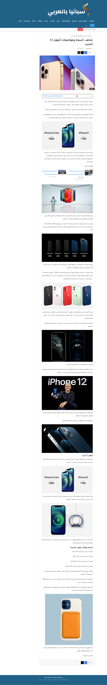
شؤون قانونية (66, 21)
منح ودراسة (26, 21)
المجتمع (74, 21)
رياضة (46, 21)
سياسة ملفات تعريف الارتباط (53, 679)
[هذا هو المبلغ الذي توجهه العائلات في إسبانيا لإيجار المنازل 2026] (62, 172)
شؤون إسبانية (83, 21)
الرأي (20, 21)
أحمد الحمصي (89, 48)
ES (92, 25)
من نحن (40, 679)
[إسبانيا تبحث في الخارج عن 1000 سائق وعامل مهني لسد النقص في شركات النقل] (89, 173)
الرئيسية (91, 21)
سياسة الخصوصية (64, 679)
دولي (58, 21)
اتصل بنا (44, 679)
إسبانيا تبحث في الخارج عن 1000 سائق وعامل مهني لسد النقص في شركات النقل (76, 174)
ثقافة (33, 21)
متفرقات (39, 21)
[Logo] (69, 9)
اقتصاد (53, 21)
